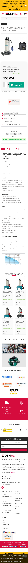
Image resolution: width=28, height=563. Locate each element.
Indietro (4, 23)
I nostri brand (14, 424)
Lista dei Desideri (19, 511)
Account (17, 506)
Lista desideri (23, 91)
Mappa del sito (18, 498)
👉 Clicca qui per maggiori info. (14, 8)
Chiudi (25, 556)
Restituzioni (17, 500)
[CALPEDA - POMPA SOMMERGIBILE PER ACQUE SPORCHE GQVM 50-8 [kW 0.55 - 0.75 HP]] (20, 312)
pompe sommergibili (14, 361)
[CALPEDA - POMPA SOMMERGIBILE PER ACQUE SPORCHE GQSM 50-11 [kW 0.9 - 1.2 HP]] (20, 284)
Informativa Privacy (6, 508)
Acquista (17, 84)
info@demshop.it (7, 476)
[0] (26, 14)
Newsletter (17, 513)
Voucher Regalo (5, 524)
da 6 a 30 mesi (14, 139)
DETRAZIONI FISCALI (6, 510)
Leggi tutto (12, 472)
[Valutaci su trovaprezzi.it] (14, 102)
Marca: (4, 66)
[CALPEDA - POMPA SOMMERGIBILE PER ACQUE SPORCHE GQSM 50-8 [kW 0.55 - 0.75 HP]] (7, 312)
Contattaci (17, 496)
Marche (3, 522)
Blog (3, 520)
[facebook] (2, 487)
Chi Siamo (4, 494)
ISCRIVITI (14, 450)
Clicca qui (21, 561)
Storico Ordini (18, 508)
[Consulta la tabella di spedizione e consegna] (19, 73)
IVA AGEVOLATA (5, 512)
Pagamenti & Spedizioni (7, 503)
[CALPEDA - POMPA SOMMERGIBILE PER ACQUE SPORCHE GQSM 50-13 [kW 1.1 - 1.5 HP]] (7, 284)
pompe (14, 349)
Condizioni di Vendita (6, 505)
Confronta (15, 91)
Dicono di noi (5, 501)
